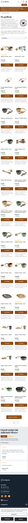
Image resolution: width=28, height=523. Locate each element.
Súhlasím (21, 519)
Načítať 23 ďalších (12, 417)
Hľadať (24, 4)
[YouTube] (9, 496)
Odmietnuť (7, 519)
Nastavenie (14, 514)
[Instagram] (5, 496)
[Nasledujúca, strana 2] (14, 422)
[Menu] (26, 1)
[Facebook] (2, 496)
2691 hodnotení (5, 442)
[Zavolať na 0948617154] (18, 2)
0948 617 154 (6, 487)
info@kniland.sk (6, 491)
